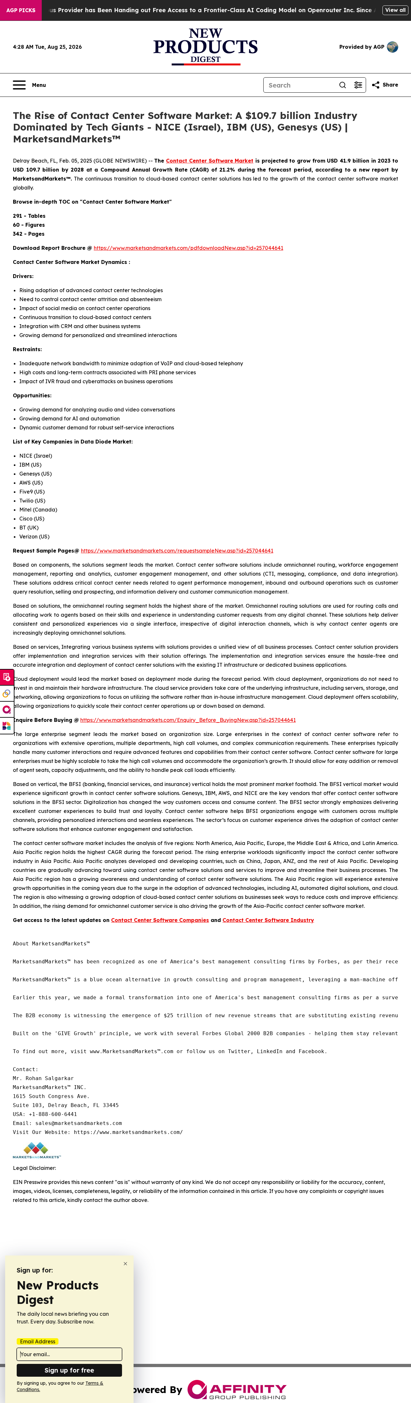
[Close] (125, 1264)
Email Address (37, 1341)
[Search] (342, 85)
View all (395, 10)
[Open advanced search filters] (358, 85)
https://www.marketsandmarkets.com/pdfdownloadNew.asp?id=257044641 (188, 248)
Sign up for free (69, 1370)
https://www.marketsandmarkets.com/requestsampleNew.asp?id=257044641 (177, 550)
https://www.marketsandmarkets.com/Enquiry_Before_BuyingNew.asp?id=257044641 (188, 720)
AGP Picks (20, 10)
